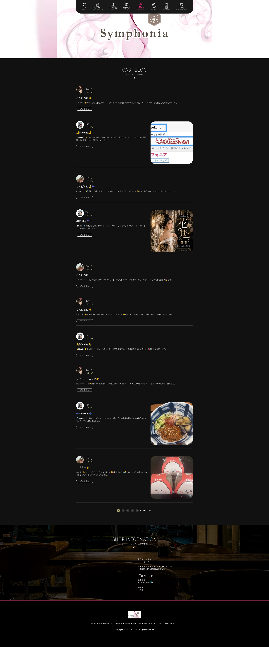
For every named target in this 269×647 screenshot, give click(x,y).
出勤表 (127, 623)
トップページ (95, 623)
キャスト (119, 623)
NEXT (145, 510)
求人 (159, 623)
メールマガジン (170, 623)
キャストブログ (149, 623)
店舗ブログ (137, 623)
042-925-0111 (146, 576)
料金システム (107, 623)
